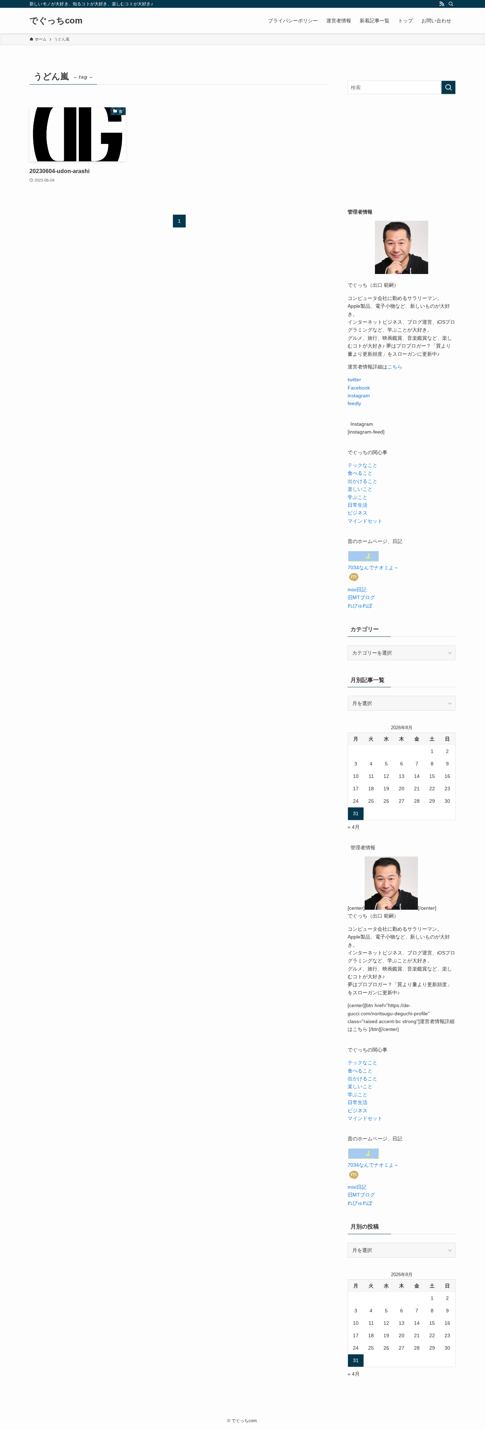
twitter (354, 379)
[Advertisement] (402, 151)
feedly (354, 403)
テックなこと (362, 465)
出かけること (362, 481)
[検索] (451, 4)
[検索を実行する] (448, 87)
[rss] (441, 4)
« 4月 (354, 827)
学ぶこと (357, 497)
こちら (394, 367)
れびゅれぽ (360, 605)
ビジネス (357, 513)
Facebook (359, 388)
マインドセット (365, 521)
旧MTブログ (361, 597)
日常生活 (357, 505)
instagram (359, 395)
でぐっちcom (55, 20)
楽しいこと (360, 489)
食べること (360, 473)
